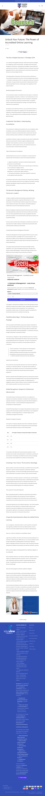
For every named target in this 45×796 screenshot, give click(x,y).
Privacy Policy (31, 633)
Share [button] (8, 48)
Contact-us (31, 643)
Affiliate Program (32, 649)
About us (31, 627)
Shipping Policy (32, 641)
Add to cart (22, 299)
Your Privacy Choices (33, 638)
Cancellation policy (39, 793)
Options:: (9, 291)
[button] (2, 6)
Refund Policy (32, 630)
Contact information (32, 793)
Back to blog (23, 619)
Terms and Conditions (33, 635)
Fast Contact (31, 646)
